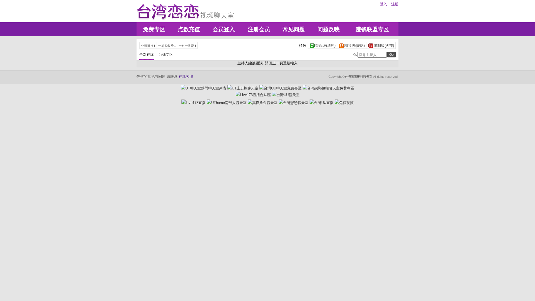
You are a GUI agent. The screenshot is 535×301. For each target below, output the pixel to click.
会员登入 (224, 29)
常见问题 (294, 29)
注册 (394, 4)
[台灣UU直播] (322, 103)
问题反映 (328, 29)
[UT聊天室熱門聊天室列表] (203, 88)
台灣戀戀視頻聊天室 (358, 76)
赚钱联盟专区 (372, 29)
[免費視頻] (344, 103)
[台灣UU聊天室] (286, 95)
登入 (383, 4)
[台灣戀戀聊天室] (293, 103)
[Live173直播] (193, 103)
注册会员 (259, 29)
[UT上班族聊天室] (242, 88)
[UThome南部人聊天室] (227, 103)
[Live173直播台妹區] (253, 95)
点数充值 (189, 29)
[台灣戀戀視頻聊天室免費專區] (328, 88)
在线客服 (186, 76)
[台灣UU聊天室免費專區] (280, 88)
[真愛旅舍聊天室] (263, 103)
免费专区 (154, 29)
